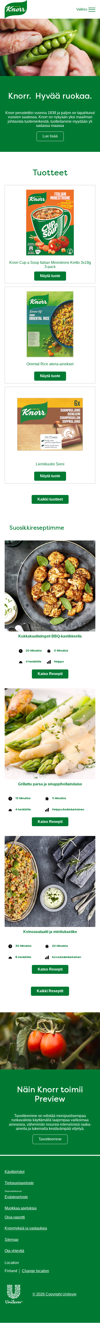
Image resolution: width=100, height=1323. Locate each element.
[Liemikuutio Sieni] (50, 425)
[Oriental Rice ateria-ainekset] (50, 325)
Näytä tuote (50, 276)
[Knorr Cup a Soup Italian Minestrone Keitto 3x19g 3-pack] (50, 224)
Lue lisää (53, 137)
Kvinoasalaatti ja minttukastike (50, 932)
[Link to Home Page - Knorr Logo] (16, 9)
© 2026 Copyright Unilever (55, 1294)
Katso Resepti (50, 674)
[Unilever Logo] (14, 1302)
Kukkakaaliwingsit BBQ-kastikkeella (50, 636)
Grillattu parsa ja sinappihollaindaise (50, 784)
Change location (35, 1271)
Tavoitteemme (53, 1140)
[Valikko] (91, 9)
